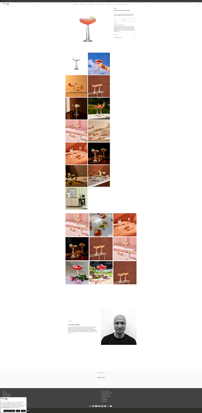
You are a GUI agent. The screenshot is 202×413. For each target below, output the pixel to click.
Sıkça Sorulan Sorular (105, 394)
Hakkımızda (5, 392)
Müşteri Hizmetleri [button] (106, 391)
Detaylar (116, 34)
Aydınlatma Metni (105, 399)
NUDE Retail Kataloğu (6, 394)
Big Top (115, 8)
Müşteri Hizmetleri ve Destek (107, 392)
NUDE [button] (4, 391)
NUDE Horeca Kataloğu (7, 396)
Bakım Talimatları (118, 37)
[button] (75, 4)
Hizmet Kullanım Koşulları (106, 396)
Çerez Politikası (104, 401)
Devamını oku (116, 31)
